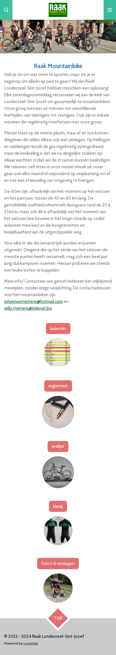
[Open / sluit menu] (110, 10)
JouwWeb (30, 643)
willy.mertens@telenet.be (28, 308)
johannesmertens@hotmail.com (33, 301)
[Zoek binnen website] (6, 10)
